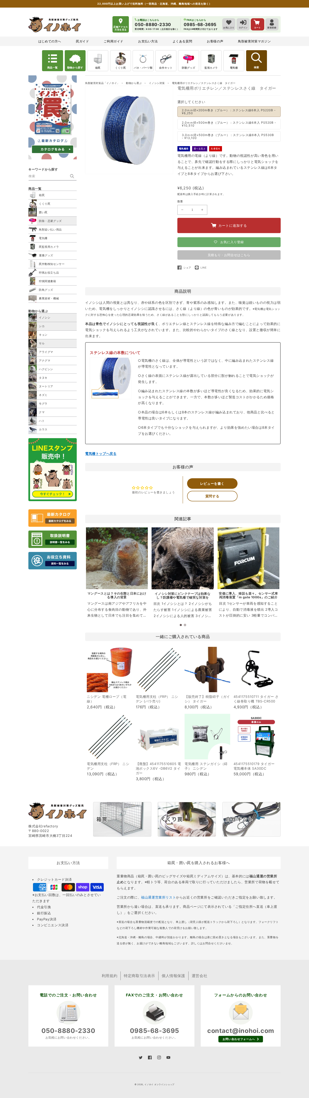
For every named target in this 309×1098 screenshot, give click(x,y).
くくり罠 (120, 67)
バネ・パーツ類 (143, 67)
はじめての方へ (49, 41)
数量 (180, 201)
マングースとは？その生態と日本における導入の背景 (117, 595)
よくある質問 (182, 41)
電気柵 (234, 67)
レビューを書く (212, 483)
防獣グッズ (188, 67)
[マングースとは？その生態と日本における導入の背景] (117, 558)
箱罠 (97, 67)
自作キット (165, 67)
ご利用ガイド (113, 41)
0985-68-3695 (154, 1030)
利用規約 (109, 976)
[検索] (72, 176)
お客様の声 (215, 41)
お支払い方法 (148, 41)
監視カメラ (211, 67)
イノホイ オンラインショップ (159, 1084)
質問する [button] (212, 496)
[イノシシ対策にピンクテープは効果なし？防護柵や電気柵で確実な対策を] (183, 558)
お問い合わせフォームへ (239, 1039)
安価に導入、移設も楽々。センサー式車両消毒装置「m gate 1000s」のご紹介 (248, 595)
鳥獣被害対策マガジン (254, 41)
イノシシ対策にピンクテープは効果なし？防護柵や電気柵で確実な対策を (182, 595)
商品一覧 (52, 67)
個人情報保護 (173, 976)
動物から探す (75, 67)
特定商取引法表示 (139, 976)
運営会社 (199, 976)
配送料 (181, 194)
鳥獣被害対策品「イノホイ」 (102, 83)
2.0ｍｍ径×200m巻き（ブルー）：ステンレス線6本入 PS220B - (229, 111)
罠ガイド (82, 41)
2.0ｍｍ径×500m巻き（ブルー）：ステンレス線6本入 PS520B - (229, 124)
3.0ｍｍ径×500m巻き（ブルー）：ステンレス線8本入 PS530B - (228, 136)
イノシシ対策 (157, 83)
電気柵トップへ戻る (100, 453)
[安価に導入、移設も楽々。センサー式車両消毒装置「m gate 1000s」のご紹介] (248, 558)
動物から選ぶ (134, 83)
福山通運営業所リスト (158, 897)
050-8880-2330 (68, 1030)
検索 (256, 67)
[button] (181, 625)
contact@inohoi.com (240, 1030)
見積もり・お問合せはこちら (229, 255)
